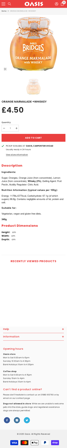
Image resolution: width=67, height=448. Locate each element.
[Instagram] (17, 420)
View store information (17, 154)
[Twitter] (27, 420)
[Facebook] (7, 420)
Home (4, 11)
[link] (15, 307)
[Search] (9, 4)
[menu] (3, 4)
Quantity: (6, 122)
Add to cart (33, 137)
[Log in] (57, 4)
